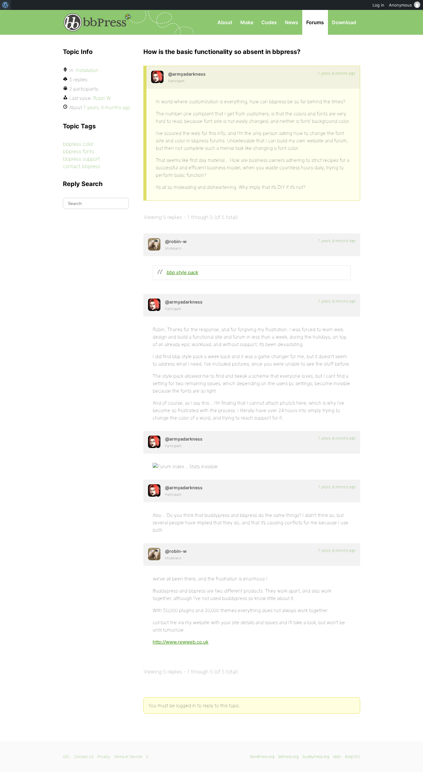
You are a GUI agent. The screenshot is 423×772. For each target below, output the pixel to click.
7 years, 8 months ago (336, 73)
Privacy (104, 756)
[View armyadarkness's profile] (157, 77)
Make (246, 22)
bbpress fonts (78, 151)
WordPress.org (262, 756)
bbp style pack (182, 272)
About (224, 22)
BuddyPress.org (316, 756)
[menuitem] (5, 5)
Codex (269, 22)
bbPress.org (95, 22)
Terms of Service (128, 756)
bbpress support (81, 159)
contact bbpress (81, 166)
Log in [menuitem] (378, 4)
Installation (87, 70)
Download (344, 22)
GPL (66, 756)
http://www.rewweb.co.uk (180, 642)
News (291, 22)
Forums (315, 22)
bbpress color (78, 144)
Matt (337, 756)
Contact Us (84, 756)
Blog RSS (352, 756)
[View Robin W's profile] (154, 244)
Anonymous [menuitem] (400, 4)
